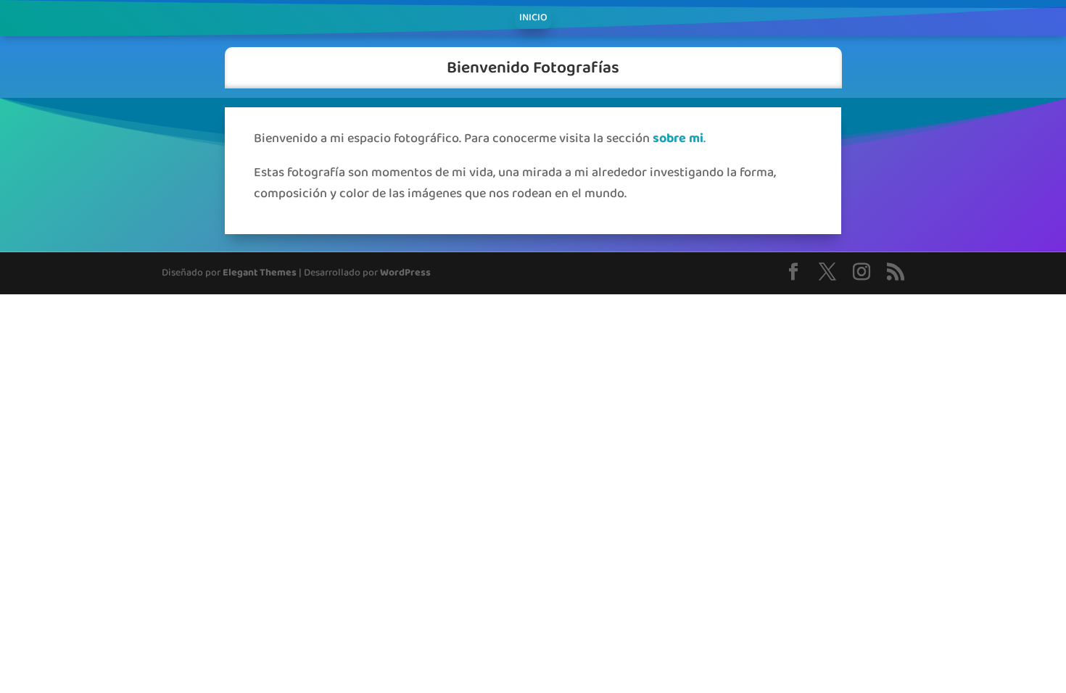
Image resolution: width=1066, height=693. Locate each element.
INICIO (533, 19)
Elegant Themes (260, 273)
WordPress (405, 273)
